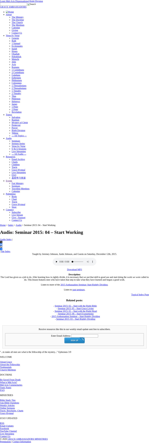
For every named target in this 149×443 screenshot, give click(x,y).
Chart (14, 199)
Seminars (16, 141)
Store (14, 207)
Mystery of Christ (20, 122)
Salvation (16, 117)
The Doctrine (18, 20)
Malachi (15, 59)
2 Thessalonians (19, 88)
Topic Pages (5, 387)
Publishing (11, 194)
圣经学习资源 (19, 178)
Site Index (5, 251)
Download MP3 (74, 269)
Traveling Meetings (20, 188)
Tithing (15, 133)
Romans (15, 67)
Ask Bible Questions (9, 403)
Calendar (16, 27)
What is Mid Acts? (8, 382)
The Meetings (18, 25)
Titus (14, 96)
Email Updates (7, 426)
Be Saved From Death (10, 379)
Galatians (16, 75)
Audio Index (6, 239)
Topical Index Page (140, 294)
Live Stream (17, 215)
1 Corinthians (18, 70)
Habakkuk (16, 56)
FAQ (14, 175)
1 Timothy (16, 91)
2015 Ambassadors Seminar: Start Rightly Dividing (84, 284)
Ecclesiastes (17, 46)
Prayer (15, 128)
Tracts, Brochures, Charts (11, 410)
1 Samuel (16, 43)
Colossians (17, 83)
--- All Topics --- (19, 135)
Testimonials (5, 367)
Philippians (17, 80)
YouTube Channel (8, 431)
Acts (14, 64)
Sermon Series (18, 143)
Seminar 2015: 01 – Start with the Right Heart (76, 311)
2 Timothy (16, 93)
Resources (10, 156)
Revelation (17, 112)
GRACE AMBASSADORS (13, 7)
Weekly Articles (7, 405)
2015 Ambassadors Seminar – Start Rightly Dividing (76, 316)
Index (10, 225)
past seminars (78, 289)
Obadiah (15, 54)
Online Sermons (7, 408)
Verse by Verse (12, 35)
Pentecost (16, 125)
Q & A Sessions (19, 149)
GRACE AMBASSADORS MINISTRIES (28, 439)
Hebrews (16, 101)
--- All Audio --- (19, 154)
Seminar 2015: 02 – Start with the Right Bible (76, 306)
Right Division (18, 130)
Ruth (14, 41)
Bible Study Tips (7, 400)
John (14, 62)
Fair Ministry (18, 183)
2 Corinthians (18, 72)
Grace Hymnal (18, 170)
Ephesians (16, 77)
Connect (10, 209)
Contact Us (17, 33)
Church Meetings (8, 370)
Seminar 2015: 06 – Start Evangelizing (76, 314)
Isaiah (14, 48)
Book (14, 196)
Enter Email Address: (61, 336)
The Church (17, 22)
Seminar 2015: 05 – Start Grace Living (76, 308)
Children (16, 164)
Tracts (14, 167)
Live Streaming (19, 151)
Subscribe (16, 212)
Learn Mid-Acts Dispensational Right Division (21, 1)
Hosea (14, 51)
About (9, 14)
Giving (15, 30)
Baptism (15, 120)
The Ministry (18, 17)
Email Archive (18, 159)
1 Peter (15, 107)
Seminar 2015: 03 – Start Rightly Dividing (75, 319)
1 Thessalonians (19, 85)
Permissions (5, 441)
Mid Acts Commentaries (11, 385)
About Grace (6, 362)
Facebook (4, 428)
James (14, 104)
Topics (9, 114)
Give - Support (18, 217)
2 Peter (15, 109)
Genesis (15, 38)
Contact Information (22, 441)
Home (3, 225)
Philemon (16, 99)
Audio (9, 138)
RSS (2, 423)
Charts (15, 162)
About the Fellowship (10, 364)
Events (9, 181)
